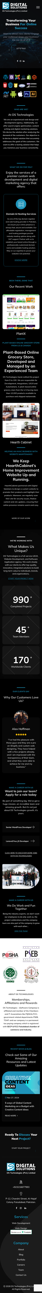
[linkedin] (25, 1208)
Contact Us (21, 1275)
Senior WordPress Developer (18, 827)
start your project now (20, 578)
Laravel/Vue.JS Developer (17, 841)
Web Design (21, 1228)
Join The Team (21, 931)
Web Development (21, 1223)
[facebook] (16, 1208)
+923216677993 (21, 1187)
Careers (21, 1264)
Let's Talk (21, 48)
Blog (21, 1254)
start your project (21, 1148)
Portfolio (21, 1259)
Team (21, 1270)
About (21, 1249)
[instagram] (21, 1208)
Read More (10, 1115)
